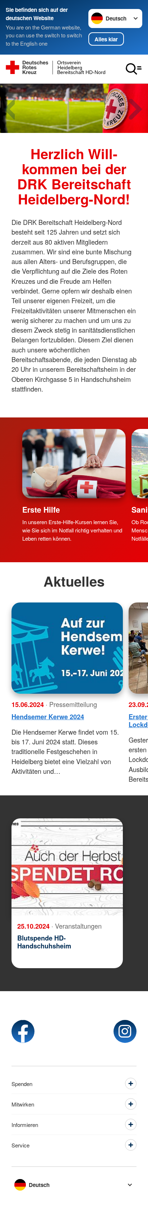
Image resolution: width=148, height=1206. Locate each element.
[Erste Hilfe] (74, 463)
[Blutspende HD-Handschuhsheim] (67, 866)
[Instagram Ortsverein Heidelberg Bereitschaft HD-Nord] (125, 1031)
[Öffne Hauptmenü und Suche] (133, 69)
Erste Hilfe (41, 509)
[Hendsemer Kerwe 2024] (67, 648)
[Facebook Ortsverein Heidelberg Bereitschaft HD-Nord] (22, 1031)
